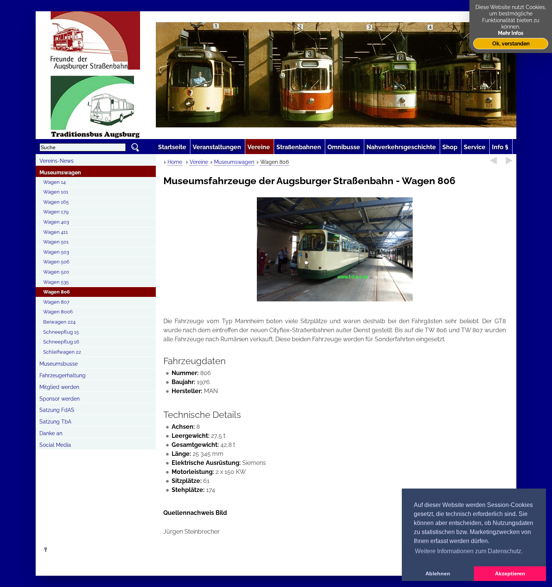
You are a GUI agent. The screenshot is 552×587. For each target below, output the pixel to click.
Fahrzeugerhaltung (62, 375)
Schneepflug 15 (61, 332)
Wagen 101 (55, 192)
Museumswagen (60, 172)
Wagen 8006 (58, 312)
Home (174, 162)
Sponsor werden (59, 399)
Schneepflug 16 (61, 342)
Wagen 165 (56, 202)
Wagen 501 (56, 242)
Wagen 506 (56, 262)
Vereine (199, 162)
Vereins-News (56, 161)
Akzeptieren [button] (510, 573)
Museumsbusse (58, 364)
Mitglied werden (59, 387)
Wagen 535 (56, 282)
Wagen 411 (55, 232)
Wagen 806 (56, 292)
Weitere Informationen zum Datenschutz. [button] (469, 551)
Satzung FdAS (56, 410)
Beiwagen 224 (59, 322)
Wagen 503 (56, 252)
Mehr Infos (510, 33)
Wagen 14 (54, 182)
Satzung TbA (55, 422)
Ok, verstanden (510, 43)
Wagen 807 (56, 302)
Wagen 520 (56, 272)
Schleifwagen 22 (62, 352)
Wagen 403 (56, 222)
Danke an (50, 433)
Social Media (55, 445)
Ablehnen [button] (437, 573)
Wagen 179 (56, 212)
